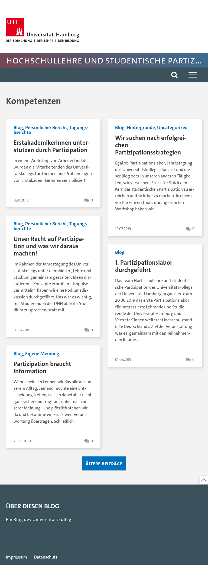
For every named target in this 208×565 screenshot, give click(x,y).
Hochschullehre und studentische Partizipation (106, 60)
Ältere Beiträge (104, 463)
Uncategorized (172, 127)
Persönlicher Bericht (46, 127)
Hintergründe (141, 127)
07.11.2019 (21, 200)
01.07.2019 (123, 359)
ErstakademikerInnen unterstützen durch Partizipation (52, 146)
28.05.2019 (22, 441)
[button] (174, 75)
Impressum (16, 557)
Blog (18, 127)
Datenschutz (45, 557)
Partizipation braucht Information (42, 367)
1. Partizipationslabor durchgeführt (143, 266)
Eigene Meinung (42, 353)
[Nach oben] (204, 480)
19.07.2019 (123, 228)
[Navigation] (193, 75)
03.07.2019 (22, 330)
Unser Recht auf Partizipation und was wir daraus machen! (49, 246)
